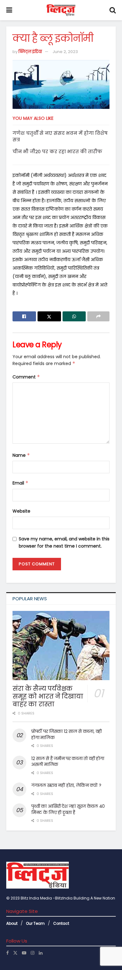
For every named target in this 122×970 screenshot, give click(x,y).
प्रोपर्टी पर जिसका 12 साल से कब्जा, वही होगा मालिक (66, 734)
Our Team (35, 923)
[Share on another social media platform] (98, 316)
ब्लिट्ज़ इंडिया (30, 52)
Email (20, 483)
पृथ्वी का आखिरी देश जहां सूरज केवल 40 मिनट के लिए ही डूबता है (68, 809)
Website (21, 511)
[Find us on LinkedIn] (41, 952)
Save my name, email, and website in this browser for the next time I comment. (64, 542)
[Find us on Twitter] (15, 952)
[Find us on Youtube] (24, 952)
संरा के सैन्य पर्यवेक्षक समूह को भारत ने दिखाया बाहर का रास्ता (48, 696)
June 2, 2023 (65, 52)
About (12, 923)
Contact (61, 923)
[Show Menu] (9, 10)
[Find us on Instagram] (32, 952)
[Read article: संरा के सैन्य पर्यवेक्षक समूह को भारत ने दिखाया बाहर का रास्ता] (61, 645)
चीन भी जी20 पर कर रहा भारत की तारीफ (57, 151)
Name (21, 455)
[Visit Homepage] (60, 10)
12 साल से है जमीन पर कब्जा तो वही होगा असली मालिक (67, 761)
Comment (26, 377)
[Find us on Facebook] (7, 952)
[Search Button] (112, 10)
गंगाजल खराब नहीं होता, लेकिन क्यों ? (66, 785)
